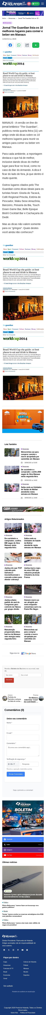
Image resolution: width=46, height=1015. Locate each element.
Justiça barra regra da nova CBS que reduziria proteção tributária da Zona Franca (32, 572)
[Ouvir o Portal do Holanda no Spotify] (35, 45)
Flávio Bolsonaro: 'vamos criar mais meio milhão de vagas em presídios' (21, 924)
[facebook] (4, 950)
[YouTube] (22, 950)
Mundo (25, 972)
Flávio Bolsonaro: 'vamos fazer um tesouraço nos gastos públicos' (20, 906)
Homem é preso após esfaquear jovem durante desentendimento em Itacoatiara (23, 896)
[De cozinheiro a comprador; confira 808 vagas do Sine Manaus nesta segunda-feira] (11, 470)
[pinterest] (18, 950)
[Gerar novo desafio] (16, 764)
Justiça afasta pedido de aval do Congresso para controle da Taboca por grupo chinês (12, 604)
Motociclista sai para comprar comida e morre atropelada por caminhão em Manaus (30, 455)
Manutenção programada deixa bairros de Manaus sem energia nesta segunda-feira (12, 634)
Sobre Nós (14, 1013)
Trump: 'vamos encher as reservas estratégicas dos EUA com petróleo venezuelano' (22, 915)
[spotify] (27, 950)
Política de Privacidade (27, 1013)
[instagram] (13, 950)
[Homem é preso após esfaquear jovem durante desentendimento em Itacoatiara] (23, 882)
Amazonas (11, 18)
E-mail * (9, 733)
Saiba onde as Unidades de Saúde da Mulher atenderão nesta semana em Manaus (31, 490)
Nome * (9, 723)
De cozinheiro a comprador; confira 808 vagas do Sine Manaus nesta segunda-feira (31, 473)
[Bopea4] (14, 3)
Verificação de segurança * (16, 759)
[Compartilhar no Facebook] (10, 45)
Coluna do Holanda (29, 962)
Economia (6, 975)
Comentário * (11, 743)
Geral (5, 978)
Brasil (5, 972)
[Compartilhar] (27, 45)
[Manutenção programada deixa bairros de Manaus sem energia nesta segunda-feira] (13, 619)
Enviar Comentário (16, 774)
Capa (5, 962)
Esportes (26, 975)
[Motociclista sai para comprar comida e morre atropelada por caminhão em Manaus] (11, 452)
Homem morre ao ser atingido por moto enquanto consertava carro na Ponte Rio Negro (32, 604)
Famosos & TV (8, 968)
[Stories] (29, 3)
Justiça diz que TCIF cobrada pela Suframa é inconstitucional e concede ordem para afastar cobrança (13, 574)
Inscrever (9, 679)
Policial (25, 965)
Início (4, 18)
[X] (9, 950)
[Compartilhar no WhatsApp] (18, 45)
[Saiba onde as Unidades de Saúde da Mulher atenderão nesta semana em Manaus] (11, 487)
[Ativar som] (41, 430)
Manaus (26, 968)
